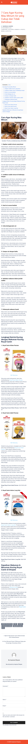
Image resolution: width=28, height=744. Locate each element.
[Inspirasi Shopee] (14, 2)
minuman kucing (17, 626)
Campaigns (4, 29)
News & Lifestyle (6, 31)
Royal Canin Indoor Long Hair (8, 525)
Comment (5, 686)
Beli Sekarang (14, 375)
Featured (11, 29)
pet (3, 628)
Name (4, 699)
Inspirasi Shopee (8, 26)
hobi (15, 624)
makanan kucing (13, 587)
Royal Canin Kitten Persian (16, 380)
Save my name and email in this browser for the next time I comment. (13, 715)
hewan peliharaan (7, 624)
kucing (20, 624)
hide (9, 84)
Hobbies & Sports (19, 29)
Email (4, 705)
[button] (1, 2)
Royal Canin (22, 606)
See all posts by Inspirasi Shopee (14, 664)
